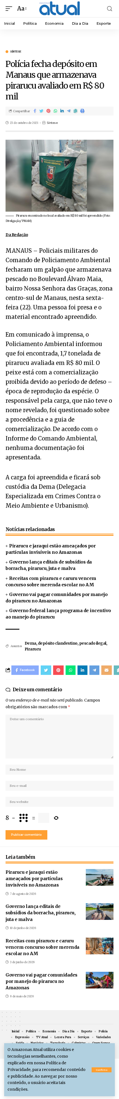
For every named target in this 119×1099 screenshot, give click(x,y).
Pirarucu (33, 649)
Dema (30, 643)
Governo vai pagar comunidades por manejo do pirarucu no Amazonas (41, 981)
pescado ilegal (92, 643)
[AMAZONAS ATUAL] (59, 8)
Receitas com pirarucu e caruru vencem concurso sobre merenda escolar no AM (42, 947)
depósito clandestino (57, 643)
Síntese (15, 51)
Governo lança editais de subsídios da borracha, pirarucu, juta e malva (40, 912)
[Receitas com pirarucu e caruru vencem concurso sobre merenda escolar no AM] (99, 946)
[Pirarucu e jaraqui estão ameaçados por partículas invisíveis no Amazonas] (99, 877)
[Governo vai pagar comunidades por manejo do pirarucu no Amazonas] (99, 980)
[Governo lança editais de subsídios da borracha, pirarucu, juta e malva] (99, 911)
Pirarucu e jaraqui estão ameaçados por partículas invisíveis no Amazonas (34, 878)
